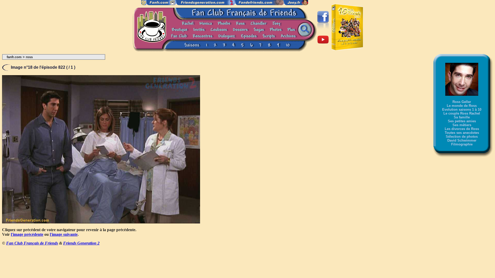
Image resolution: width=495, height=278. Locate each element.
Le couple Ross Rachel (461, 113)
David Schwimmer (461, 140)
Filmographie (462, 144)
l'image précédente (27, 234)
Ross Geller (461, 102)
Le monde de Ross (462, 106)
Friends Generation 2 (81, 243)
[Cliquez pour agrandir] (101, 222)
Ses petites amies (462, 121)
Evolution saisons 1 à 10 (461, 109)
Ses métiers (461, 125)
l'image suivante (64, 234)
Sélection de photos (462, 136)
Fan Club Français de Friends (32, 243)
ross (29, 57)
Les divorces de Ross (462, 129)
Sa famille (462, 117)
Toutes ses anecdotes (462, 133)
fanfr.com (14, 57)
